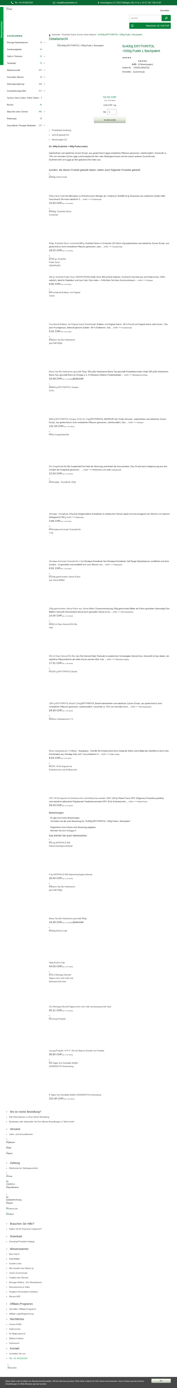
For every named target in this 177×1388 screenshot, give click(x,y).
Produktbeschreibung (61, 130)
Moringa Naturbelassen (24, 42)
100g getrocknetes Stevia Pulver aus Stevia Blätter (72, 608)
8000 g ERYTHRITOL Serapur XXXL (65, 419)
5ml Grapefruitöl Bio (58, 466)
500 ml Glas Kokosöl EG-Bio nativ (64, 656)
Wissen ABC (15, 1296)
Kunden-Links (15, 1263)
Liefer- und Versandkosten (21, 1134)
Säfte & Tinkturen (24, 56)
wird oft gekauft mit (60, 135)
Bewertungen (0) (59, 139)
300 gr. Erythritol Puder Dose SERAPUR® (68, 277)
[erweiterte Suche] (166, 18)
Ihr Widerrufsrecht (17, 1333)
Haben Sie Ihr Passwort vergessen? (25, 1229)
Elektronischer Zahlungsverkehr (23, 1168)
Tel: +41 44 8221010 (24, 2)
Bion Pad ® (14, 1254)
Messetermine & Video (19, 1287)
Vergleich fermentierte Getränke (23, 1292)
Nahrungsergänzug (24, 84)
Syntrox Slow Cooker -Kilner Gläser (24, 98)
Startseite (56, 34)
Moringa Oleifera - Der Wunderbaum (25, 1282)
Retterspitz (24, 118)
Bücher (24, 105)
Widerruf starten (16, 1338)
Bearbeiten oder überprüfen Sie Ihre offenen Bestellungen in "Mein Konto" (42, 1121)
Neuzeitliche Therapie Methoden (24, 125)
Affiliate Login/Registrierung (21, 1314)
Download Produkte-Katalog (21, 1241)
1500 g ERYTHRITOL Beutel (62, 703)
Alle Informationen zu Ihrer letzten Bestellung (29, 1117)
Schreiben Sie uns (17, 1353)
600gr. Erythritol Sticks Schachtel (64, 243)
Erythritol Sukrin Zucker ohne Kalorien (79, 34)
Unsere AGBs (15, 1324)
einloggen (71, 830)
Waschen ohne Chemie (24, 111)
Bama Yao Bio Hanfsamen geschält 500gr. (68, 371)
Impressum (14, 1343)
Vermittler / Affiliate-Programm (22, 1309)
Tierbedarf (24, 63)
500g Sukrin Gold (57, 196)
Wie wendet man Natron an (21, 1268)
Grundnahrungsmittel (24, 91)
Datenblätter (14, 1259)
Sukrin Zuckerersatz (18, 1273)
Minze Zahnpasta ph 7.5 (60, 751)
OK (161, 1381)
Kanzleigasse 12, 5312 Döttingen (131, 2)
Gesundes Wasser (24, 77)
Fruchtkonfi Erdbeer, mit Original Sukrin (66, 324)
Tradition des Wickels (18, 1277)
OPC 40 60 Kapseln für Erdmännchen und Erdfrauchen (74, 798)
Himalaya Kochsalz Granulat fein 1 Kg (66, 561)
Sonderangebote (24, 49)
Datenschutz (15, 1329)
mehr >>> (87, 199)
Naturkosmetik (24, 70)
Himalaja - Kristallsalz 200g (61, 514)
